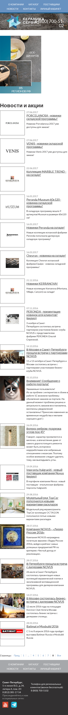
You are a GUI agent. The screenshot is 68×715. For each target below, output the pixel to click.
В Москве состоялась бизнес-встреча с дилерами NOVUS (46, 600)
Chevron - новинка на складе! (46, 255)
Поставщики (51, 4)
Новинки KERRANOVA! (42, 283)
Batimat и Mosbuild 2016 (42, 626)
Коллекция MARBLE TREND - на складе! (46, 173)
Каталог (34, 4)
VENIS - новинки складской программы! (44, 145)
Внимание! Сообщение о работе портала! (43, 382)
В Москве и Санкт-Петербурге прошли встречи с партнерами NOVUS (46, 353)
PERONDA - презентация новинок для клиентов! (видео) (43, 315)
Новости (12, 8)
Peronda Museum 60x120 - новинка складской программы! (43, 203)
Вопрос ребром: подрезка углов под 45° (43, 430)
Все (59, 655)
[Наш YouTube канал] (5, 705)
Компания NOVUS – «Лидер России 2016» (44, 530)
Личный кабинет (50, 8)
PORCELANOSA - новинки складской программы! (43, 117)
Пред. (17, 655)
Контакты (29, 8)
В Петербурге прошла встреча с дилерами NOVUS (46, 565)
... (28, 655)
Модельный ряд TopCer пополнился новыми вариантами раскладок (42, 501)
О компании (16, 4)
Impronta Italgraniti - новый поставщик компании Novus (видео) (45, 473)
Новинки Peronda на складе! (45, 227)
